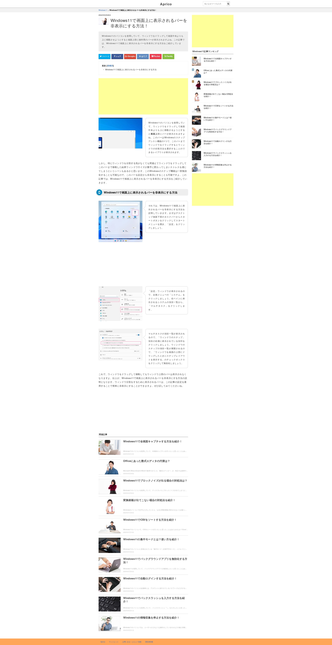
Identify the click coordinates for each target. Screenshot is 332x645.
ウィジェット (114, 642)
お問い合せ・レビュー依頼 (131, 642)
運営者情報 (149, 642)
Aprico (166, 4)
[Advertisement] (143, 96)
